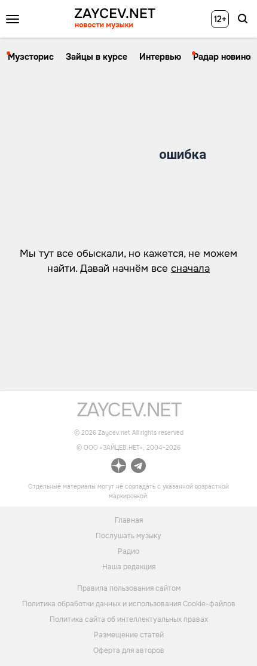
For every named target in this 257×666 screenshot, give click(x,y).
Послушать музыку (128, 535)
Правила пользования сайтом (128, 588)
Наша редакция (128, 566)
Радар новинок (224, 56)
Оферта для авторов (128, 650)
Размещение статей (129, 635)
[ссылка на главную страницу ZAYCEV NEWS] (115, 18)
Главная (129, 519)
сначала (190, 268)
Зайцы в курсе (96, 56)
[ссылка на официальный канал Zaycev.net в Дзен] (118, 467)
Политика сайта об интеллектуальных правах (129, 619)
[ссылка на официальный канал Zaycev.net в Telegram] (138, 467)
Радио (128, 550)
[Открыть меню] (12, 19)
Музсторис (31, 56)
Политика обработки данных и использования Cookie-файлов (128, 604)
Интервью (160, 56)
